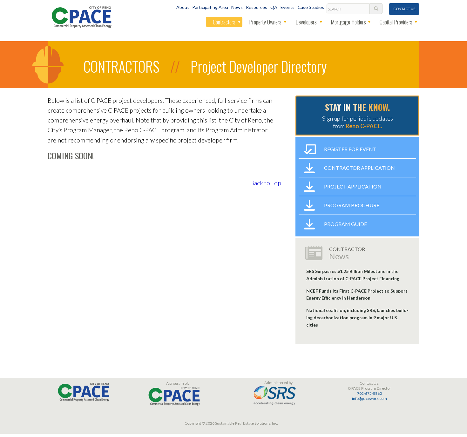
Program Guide (345, 224)
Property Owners (265, 22)
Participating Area (210, 7)
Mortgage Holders (348, 22)
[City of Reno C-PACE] (81, 16)
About (182, 7)
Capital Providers (396, 22)
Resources (256, 7)
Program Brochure (351, 205)
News (237, 7)
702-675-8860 (369, 393)
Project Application (353, 186)
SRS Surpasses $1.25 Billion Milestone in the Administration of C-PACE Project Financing (352, 274)
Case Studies (311, 7)
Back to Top (265, 183)
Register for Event (350, 149)
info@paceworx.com (369, 398)
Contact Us (404, 9)
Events (287, 7)
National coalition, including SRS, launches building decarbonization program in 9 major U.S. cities (357, 318)
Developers (306, 22)
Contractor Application (359, 168)
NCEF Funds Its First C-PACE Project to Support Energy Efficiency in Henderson (357, 294)
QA (273, 7)
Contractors (224, 22)
